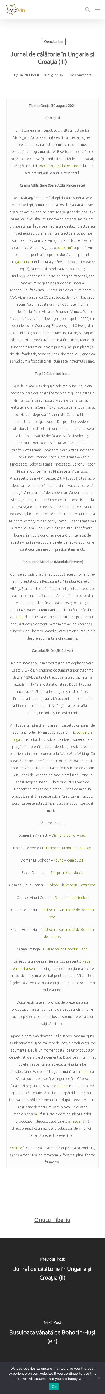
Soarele (16, 1148)
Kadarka (30, 1114)
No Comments (80, 75)
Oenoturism (53, 42)
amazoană (76, 1121)
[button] (97, 9)
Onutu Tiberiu (28, 75)
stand (85, 1072)
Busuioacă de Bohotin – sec (65, 949)
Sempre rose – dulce (66, 873)
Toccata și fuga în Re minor (59, 166)
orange (60, 1086)
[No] (98, 1378)
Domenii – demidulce (71, 898)
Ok (53, 1386)
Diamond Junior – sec (68, 835)
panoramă (65, 248)
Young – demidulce (68, 860)
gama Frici (23, 262)
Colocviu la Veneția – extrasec (71, 885)
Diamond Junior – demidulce (68, 848)
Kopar (20, 617)
